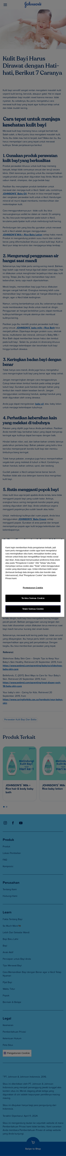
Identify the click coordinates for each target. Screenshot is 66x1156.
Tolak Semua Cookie (33, 609)
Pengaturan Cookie (33, 587)
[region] (33, 578)
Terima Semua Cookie (33, 598)
